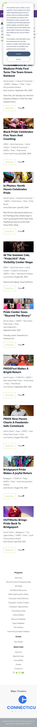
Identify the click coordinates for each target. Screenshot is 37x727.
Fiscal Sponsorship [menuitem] (18, 611)
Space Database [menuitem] (18, 623)
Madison (15, 84)
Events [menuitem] (18, 636)
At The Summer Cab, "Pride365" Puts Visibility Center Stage (18, 258)
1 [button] (13, 711)
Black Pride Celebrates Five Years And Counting (18, 135)
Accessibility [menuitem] (18, 660)
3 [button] (19, 711)
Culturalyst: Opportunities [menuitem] (18, 607)
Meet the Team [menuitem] (18, 656)
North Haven (17, 201)
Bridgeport (7, 478)
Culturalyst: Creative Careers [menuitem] (18, 602)
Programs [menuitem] (18, 572)
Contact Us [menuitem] (18, 669)
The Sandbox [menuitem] (18, 627)
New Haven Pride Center (12, 380)
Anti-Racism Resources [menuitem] (18, 590)
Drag (18, 431)
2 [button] (16, 711)
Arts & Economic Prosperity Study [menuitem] (18, 582)
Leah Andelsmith (9, 327)
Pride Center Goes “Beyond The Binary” (17, 313)
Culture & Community (24, 81)
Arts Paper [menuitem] (18, 586)
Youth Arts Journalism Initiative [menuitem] (18, 631)
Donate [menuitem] (18, 664)
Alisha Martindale (10, 207)
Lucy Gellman (8, 277)
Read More (10, 108)
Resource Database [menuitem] (18, 619)
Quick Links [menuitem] (18, 647)
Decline (18, 59)
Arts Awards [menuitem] (18, 642)
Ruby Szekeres (8, 90)
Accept (18, 54)
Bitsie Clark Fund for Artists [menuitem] (18, 594)
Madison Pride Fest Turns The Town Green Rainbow (17, 72)
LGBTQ (7, 84)
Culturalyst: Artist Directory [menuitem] (18, 598)
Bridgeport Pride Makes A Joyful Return (17, 471)
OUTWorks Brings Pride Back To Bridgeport (15, 523)
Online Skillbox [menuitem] (18, 615)
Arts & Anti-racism (17, 144)
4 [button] (23, 711)
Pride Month (21, 150)
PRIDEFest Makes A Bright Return (15, 370)
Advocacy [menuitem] (18, 578)
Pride (22, 84)
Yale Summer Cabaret (25, 274)
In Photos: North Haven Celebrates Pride (15, 189)
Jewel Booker (8, 488)
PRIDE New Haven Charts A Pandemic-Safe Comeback (16, 422)
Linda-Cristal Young (10, 153)
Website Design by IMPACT (23, 723)
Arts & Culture (8, 81)
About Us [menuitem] (18, 652)
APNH (6, 144)
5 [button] (26, 711)
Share (20, 108)
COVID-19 (20, 377)
